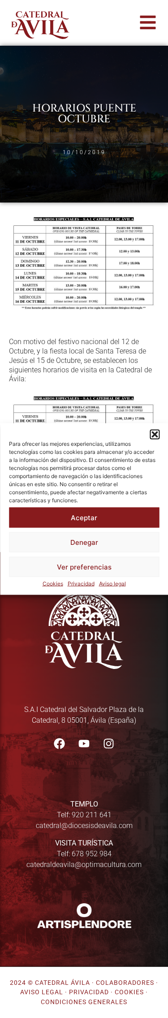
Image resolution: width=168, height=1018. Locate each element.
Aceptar (84, 517)
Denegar (84, 542)
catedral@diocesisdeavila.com (84, 825)
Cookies (53, 583)
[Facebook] (59, 743)
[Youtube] (84, 743)
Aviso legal (112, 583)
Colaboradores (125, 983)
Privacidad (81, 583)
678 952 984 (92, 854)
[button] (154, 434)
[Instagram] (109, 743)
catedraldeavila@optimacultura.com (84, 864)
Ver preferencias (84, 566)
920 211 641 (92, 815)
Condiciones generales (84, 1002)
